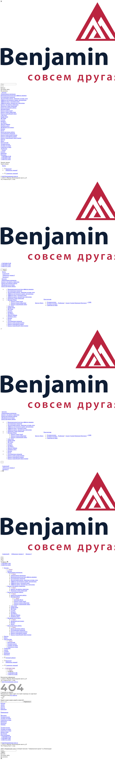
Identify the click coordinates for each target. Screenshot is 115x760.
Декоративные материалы (18, 575)
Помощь (3, 724)
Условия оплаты (5, 717)
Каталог (9, 571)
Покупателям (11, 642)
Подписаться (27, 701)
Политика (3, 723)
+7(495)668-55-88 (6, 156)
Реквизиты (4, 721)
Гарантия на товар (6, 720)
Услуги (3, 706)
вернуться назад (5, 695)
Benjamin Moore (18, 600)
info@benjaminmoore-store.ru (10, 176)
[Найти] (2, 86)
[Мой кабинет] (1, 464)
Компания (3, 709)
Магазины (4, 715)
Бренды (3, 708)
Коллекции (4, 733)
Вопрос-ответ (5, 732)
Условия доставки (6, 718)
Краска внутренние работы (18, 595)
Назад (10, 569)
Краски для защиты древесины (20, 589)
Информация (4, 712)
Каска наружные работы (18, 628)
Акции (3, 705)
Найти (2, 752)
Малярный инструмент (17, 621)
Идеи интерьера (5, 735)
